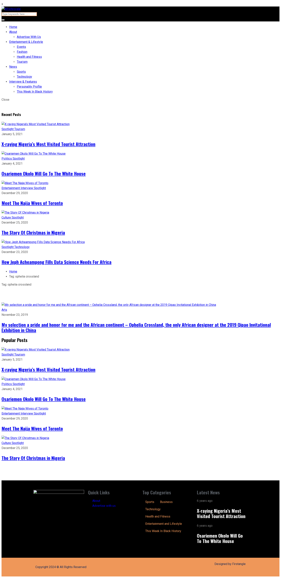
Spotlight (8, 129)
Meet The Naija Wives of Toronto (32, 202)
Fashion (22, 52)
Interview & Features (23, 81)
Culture (7, 217)
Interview (27, 188)
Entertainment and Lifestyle (163, 524)
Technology (24, 76)
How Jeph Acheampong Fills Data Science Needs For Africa (56, 261)
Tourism (22, 62)
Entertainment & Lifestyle (26, 42)
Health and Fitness (29, 57)
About (13, 32)
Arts (4, 310)
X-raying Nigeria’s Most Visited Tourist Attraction (48, 143)
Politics (7, 158)
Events (21, 47)
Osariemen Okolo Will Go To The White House (44, 173)
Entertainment (11, 188)
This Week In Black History (35, 91)
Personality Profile (29, 86)
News (13, 67)
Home (13, 27)
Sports (21, 71)
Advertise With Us (29, 37)
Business (166, 502)
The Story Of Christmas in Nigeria (33, 232)
